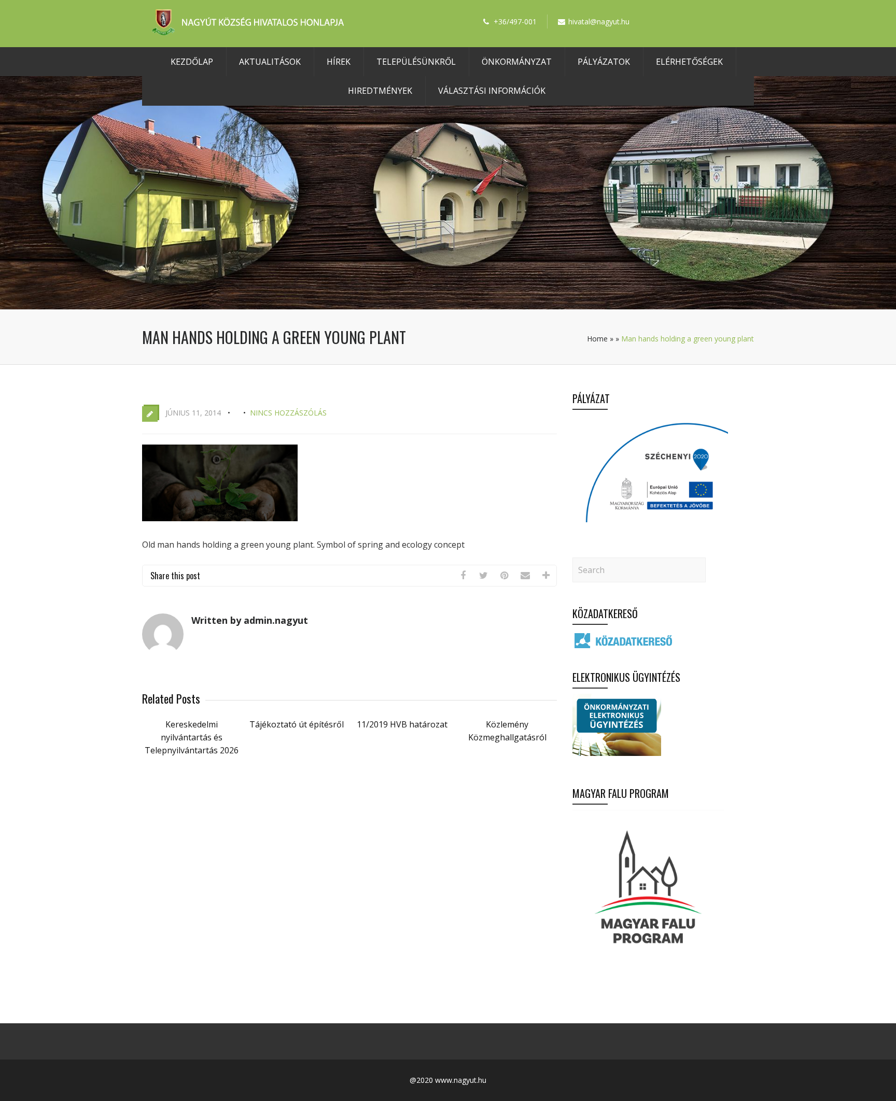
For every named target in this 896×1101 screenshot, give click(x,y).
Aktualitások (270, 61)
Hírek (339, 61)
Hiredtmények (380, 90)
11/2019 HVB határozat (402, 724)
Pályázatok (604, 61)
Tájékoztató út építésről (296, 724)
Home (597, 339)
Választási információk (491, 90)
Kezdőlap (192, 61)
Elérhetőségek (689, 61)
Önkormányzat (517, 61)
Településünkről (416, 61)
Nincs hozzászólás (288, 413)
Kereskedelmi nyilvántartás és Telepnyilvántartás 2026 (192, 737)
